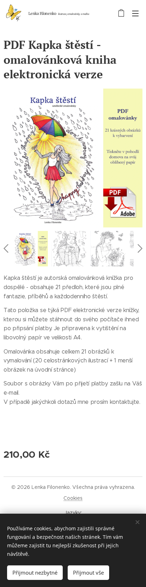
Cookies (73, 498)
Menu (135, 13)
